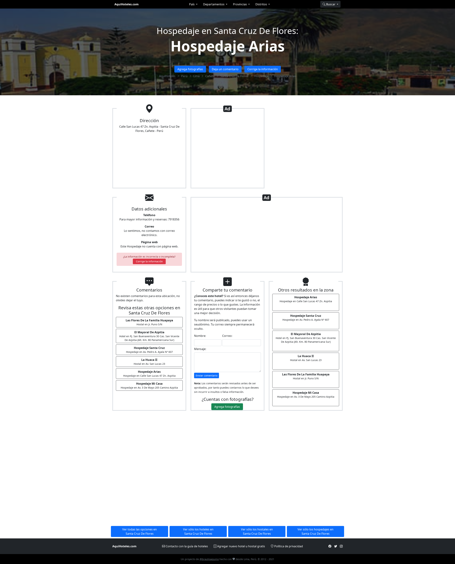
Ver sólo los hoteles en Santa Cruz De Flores (198, 531)
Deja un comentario (225, 69)
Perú (184, 76)
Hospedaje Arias (227, 45)
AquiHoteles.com (126, 4)
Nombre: (200, 336)
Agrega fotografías (190, 69)
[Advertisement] (227, 150)
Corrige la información (262, 69)
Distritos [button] (261, 4)
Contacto (186, 546)
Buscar (330, 4)
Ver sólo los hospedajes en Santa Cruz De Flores (315, 531)
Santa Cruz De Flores (234, 76)
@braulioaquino (209, 559)
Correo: (227, 336)
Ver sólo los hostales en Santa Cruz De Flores (257, 531)
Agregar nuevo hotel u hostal (240, 546)
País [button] (192, 4)
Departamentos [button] (214, 4)
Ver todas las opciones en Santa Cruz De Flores (139, 531)
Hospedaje (261, 76)
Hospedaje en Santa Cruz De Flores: (227, 30)
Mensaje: (200, 349)
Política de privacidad (288, 546)
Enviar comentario (206, 375)
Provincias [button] (240, 4)
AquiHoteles (167, 76)
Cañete (210, 76)
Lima (196, 76)
